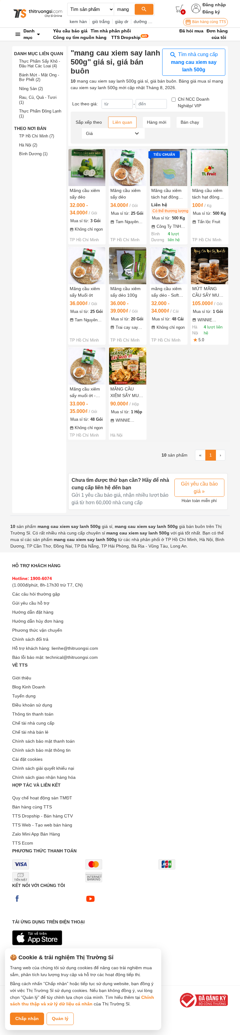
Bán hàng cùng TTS (208, 22)
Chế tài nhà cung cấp (33, 723)
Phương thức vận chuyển (37, 630)
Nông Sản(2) (31, 88)
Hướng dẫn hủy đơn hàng (37, 621)
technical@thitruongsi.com (72, 657)
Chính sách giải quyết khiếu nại (43, 768)
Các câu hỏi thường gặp (36, 594)
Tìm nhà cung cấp (194, 62)
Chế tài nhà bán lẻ (30, 732)
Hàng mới (156, 122)
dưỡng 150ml (147, 21)
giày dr (121, 21)
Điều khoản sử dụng (32, 704)
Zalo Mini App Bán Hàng (36, 833)
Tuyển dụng (24, 695)
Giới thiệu (21, 677)
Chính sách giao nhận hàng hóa (44, 777)
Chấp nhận (27, 1018)
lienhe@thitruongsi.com (75, 648)
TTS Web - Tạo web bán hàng (42, 824)
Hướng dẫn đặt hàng (32, 612)
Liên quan (122, 122)
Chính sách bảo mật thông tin (41, 750)
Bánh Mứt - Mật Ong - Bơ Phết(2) (39, 77)
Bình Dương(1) (33, 153)
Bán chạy (190, 122)
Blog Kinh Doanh (28, 686)
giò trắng (101, 21)
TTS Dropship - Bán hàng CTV (42, 815)
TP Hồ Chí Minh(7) (36, 136)
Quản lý (60, 1018)
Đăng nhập (214, 4)
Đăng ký (211, 11)
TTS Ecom (22, 843)
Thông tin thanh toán (32, 714)
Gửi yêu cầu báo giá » (199, 487)
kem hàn (78, 21)
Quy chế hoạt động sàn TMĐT (42, 797)
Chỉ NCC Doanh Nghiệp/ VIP (193, 102)
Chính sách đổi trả (30, 639)
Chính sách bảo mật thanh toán (43, 741)
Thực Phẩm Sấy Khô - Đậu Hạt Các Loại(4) (39, 64)
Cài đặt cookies (27, 759)
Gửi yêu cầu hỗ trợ (30, 603)
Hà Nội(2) (28, 145)
